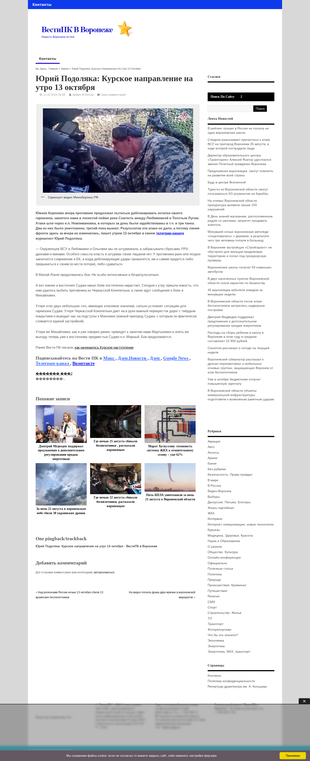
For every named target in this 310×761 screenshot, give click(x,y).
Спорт (212, 607)
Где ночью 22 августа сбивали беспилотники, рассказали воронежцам (115, 502)
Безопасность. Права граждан (230, 474)
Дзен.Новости (133, 357)
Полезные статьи (220, 568)
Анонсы (213, 452)
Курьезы (214, 530)
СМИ (211, 602)
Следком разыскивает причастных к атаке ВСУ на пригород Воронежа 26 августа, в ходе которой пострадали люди (239, 144)
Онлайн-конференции (224, 557)
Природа (214, 579)
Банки (212, 463)
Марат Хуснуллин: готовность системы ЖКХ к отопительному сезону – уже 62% (170, 451)
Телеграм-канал (53, 363)
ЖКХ (211, 513)
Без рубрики (217, 469)
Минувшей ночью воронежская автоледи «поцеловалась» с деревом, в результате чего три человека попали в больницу (238, 236)
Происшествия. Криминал (227, 585)
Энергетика (216, 646)
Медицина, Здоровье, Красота (230, 535)
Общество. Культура (223, 552)
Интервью (215, 518)
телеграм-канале (170, 233)
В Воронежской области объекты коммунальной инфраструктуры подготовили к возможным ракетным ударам (241, 395)
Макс (109, 357)
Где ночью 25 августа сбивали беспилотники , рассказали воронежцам (115, 446)
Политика (215, 574)
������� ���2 (54, 373)
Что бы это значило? (223, 635)
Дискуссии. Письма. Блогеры (229, 502)
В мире (213, 480)
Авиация (214, 441)
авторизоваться (104, 572)
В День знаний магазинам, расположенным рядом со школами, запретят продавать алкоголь (240, 221)
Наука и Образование (224, 541)
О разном (215, 546)
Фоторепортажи (219, 629)
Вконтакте (83, 363)
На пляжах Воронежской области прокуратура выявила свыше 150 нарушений (232, 205)
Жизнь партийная (221, 508)
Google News (176, 357)
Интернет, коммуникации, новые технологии (241, 524)
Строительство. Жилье (224, 613)
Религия (214, 596)
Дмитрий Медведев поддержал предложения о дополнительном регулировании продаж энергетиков (234, 321)
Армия (65, 68)
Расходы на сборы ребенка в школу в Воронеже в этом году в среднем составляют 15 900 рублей (235, 337)
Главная (53, 68)
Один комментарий (113, 94)
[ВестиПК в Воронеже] (90, 47)
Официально (217, 563)
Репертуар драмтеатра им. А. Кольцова (237, 686)
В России (88, 94)
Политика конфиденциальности (231, 681)
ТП (210, 618)
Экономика (216, 640)
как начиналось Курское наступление (104, 347)
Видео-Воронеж (219, 491)
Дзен (155, 357)
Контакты (42, 4)
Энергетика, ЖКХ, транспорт (229, 651)
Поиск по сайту (222, 96)
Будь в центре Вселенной (227, 182)
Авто (211, 447)
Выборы (214, 496)
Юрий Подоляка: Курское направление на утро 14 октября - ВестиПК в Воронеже (96, 546)
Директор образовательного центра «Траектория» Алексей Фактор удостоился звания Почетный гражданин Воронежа (239, 160)
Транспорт (215, 624)
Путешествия (217, 591)
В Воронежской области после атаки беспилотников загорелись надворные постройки (236, 306)
